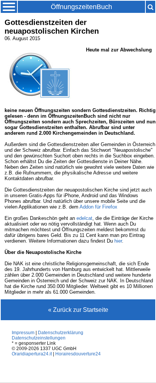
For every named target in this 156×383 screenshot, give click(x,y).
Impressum (23, 332)
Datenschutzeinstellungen (39, 338)
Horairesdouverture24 (78, 354)
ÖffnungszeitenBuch (81, 7)
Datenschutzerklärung (60, 332)
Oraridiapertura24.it (32, 354)
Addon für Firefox (98, 207)
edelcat (84, 218)
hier (118, 241)
